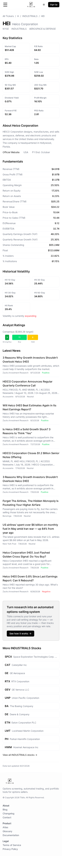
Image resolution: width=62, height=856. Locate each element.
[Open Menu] (5, 4)
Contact (7, 817)
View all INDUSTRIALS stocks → (20, 754)
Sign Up (53, 4)
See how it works (18, 633)
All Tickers (8, 16)
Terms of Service (12, 845)
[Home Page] (31, 4)
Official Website (11, 152)
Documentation (11, 835)
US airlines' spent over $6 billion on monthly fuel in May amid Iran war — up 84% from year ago (30, 528)
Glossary (7, 831)
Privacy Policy (10, 849)
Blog (5, 809)
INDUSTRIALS (30, 16)
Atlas (5, 827)
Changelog (8, 813)
